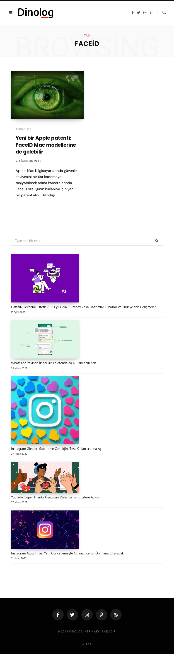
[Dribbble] (116, 614)
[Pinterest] (101, 614)
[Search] (161, 12)
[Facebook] (58, 614)
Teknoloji (24, 129)
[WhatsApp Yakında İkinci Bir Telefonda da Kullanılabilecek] (45, 340)
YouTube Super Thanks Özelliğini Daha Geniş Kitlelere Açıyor (55, 497)
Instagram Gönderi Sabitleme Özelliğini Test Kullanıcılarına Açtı (57, 449)
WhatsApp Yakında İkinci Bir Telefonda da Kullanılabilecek (53, 363)
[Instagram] (87, 614)
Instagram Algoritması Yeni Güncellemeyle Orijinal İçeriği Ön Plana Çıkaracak (67, 553)
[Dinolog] (35, 13)
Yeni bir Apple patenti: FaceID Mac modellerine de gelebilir (46, 145)
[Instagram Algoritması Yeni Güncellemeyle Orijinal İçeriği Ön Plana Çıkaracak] (45, 530)
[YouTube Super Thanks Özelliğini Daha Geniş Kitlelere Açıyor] (45, 478)
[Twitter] (72, 614)
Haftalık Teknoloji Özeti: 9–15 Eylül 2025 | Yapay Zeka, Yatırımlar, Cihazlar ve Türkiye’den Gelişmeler (83, 307)
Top (88, 644)
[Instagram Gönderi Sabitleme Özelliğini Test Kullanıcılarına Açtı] (45, 411)
